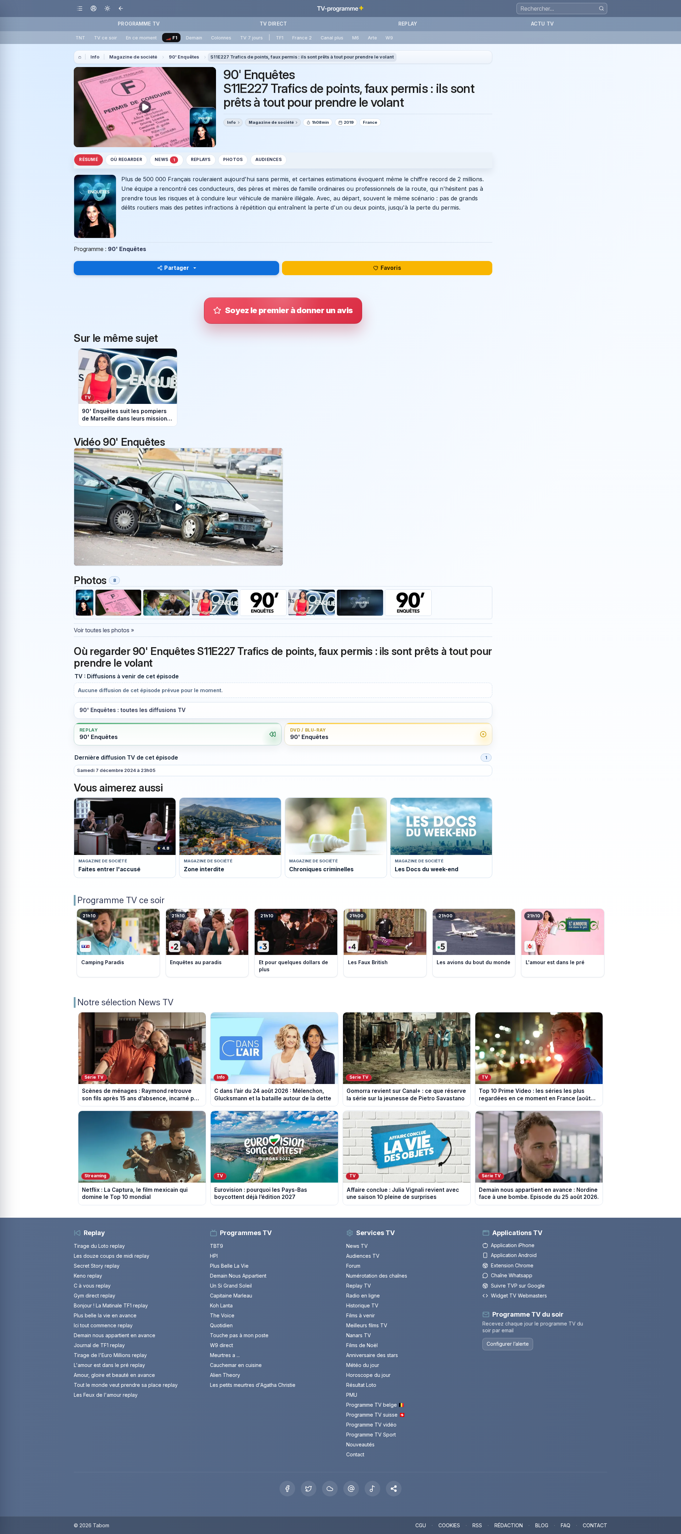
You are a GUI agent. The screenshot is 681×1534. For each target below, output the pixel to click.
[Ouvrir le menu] (79, 9)
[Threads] (351, 1488)
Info (94, 57)
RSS (477, 1525)
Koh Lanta (221, 1305)
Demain (194, 37)
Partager (176, 268)
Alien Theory (225, 1375)
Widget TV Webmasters (519, 1296)
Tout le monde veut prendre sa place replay (126, 1385)
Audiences (268, 159)
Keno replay (88, 1276)
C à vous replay (92, 1286)
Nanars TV (358, 1335)
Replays (201, 159)
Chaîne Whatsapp (511, 1276)
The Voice (222, 1315)
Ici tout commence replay (103, 1325)
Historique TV (362, 1305)
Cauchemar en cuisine (236, 1365)
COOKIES (449, 1525)
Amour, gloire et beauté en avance (114, 1375)
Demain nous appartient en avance (114, 1335)
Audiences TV (363, 1256)
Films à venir (360, 1315)
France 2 (302, 37)
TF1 (279, 37)
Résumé (88, 159)
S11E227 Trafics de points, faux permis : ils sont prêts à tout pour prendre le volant (302, 57)
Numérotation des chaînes (376, 1276)
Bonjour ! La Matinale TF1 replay (111, 1305)
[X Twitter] (308, 1488)
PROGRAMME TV (139, 24)
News (165, 159)
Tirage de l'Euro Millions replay (110, 1355)
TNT (80, 37)
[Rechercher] (601, 8)
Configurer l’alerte (508, 1344)
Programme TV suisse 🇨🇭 (375, 1415)
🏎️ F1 (171, 37)
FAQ (565, 1525)
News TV (357, 1246)
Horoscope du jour (368, 1375)
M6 (355, 37)
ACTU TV (542, 24)
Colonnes (221, 37)
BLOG (541, 1525)
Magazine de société (133, 57)
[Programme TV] (80, 57)
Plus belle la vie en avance (105, 1315)
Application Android (514, 1255)
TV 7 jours (251, 37)
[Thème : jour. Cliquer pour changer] (107, 9)
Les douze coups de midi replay (111, 1256)
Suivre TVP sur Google (518, 1286)
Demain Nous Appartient (238, 1276)
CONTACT (595, 1525)
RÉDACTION (508, 1525)
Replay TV (358, 1286)
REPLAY (407, 24)
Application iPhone (513, 1245)
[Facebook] (287, 1488)
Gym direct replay (94, 1296)
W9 (389, 37)
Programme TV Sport (371, 1435)
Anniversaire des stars (372, 1355)
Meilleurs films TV (366, 1325)
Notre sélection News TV (125, 1002)
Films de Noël (362, 1345)
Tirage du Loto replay (99, 1246)
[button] (394, 1488)
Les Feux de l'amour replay (106, 1395)
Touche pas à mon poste (239, 1335)
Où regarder (126, 159)
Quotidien (221, 1325)
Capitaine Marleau (231, 1296)
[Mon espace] (93, 9)
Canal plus (332, 37)
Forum (353, 1266)
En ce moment (141, 37)
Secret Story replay (97, 1266)
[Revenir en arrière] (121, 9)
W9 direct (221, 1345)
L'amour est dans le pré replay (109, 1365)
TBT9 (216, 1246)
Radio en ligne (363, 1296)
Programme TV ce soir (121, 900)
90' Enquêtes (184, 57)
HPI (214, 1256)
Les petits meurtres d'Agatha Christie (252, 1385)
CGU (420, 1525)
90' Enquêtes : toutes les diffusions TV (132, 710)
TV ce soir (105, 37)
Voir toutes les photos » (104, 630)
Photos (233, 159)
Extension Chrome (512, 1265)
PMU (351, 1395)
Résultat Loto (361, 1385)
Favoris (391, 268)
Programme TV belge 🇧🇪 (375, 1405)
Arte (372, 37)
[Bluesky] (330, 1488)
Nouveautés (360, 1444)
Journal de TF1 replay (99, 1345)
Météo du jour (362, 1365)
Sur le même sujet (116, 338)
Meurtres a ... (225, 1355)
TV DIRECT (273, 24)
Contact (355, 1454)
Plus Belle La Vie (229, 1266)
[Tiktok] (372, 1488)
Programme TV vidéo (371, 1425)
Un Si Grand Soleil (231, 1286)
